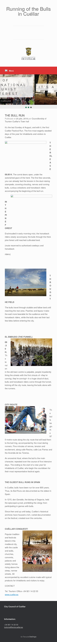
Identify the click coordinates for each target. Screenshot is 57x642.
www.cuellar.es (11, 594)
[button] (3, 89)
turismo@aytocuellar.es (13, 627)
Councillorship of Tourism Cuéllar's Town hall (25, 120)
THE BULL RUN (14, 115)
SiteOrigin (32, 637)
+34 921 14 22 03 (11, 624)
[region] (28, 91)
